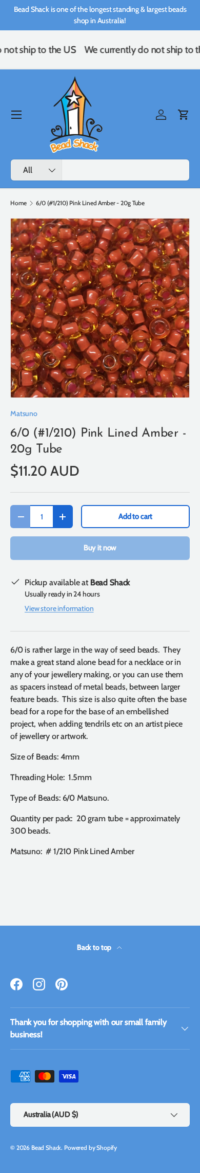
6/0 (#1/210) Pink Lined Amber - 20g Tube (90, 203)
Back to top (95, 947)
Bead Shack (46, 1147)
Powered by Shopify (90, 1147)
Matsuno (23, 413)
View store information (59, 608)
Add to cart (135, 516)
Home (18, 203)
